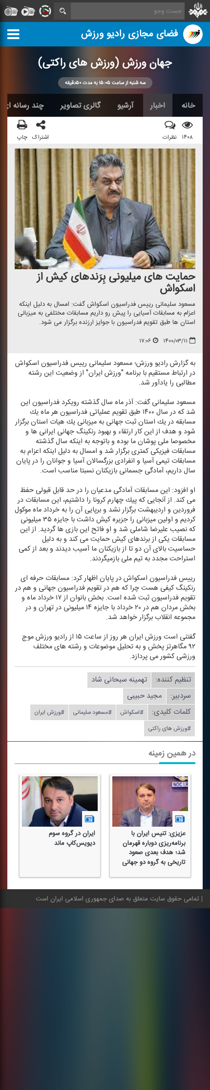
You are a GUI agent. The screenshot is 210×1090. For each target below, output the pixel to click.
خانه (188, 105)
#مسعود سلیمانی (92, 713)
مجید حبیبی (144, 696)
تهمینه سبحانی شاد (119, 680)
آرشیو (125, 105)
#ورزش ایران (49, 713)
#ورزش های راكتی (169, 729)
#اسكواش (132, 713)
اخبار (157, 105)
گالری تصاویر (81, 105)
